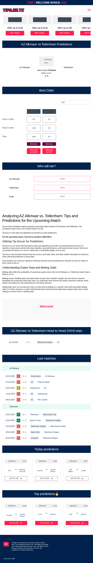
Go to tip (14, 478)
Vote (62, 179)
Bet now (33, 144)
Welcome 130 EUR (34, 151)
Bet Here (15, 33)
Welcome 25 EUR (49, 151)
